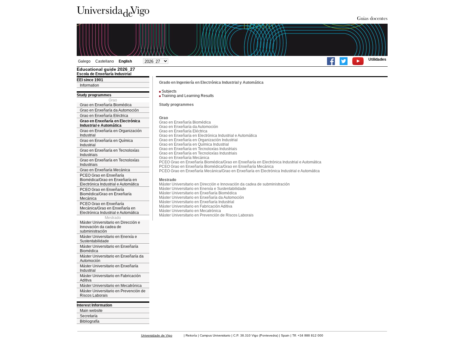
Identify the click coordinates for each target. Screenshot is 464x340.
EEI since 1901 (90, 80)
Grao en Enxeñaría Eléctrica (104, 115)
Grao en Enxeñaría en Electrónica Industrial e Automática (110, 123)
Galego (84, 61)
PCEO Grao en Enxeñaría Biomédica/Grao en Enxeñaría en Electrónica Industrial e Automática (109, 179)
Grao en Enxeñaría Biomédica (106, 105)
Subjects (169, 91)
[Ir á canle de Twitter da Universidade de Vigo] (344, 61)
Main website (91, 310)
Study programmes (94, 95)
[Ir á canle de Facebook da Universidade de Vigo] (331, 61)
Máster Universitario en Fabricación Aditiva (110, 278)
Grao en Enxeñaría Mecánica (105, 170)
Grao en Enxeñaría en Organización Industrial (111, 133)
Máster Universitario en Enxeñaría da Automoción (112, 258)
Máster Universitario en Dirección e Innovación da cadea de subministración (110, 227)
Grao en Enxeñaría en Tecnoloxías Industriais (109, 152)
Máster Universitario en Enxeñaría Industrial (109, 268)
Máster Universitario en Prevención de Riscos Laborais (113, 293)
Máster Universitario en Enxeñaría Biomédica (109, 248)
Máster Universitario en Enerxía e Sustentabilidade (108, 238)
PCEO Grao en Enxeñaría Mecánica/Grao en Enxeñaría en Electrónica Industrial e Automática (109, 208)
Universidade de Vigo (156, 335)
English (125, 61)
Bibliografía (89, 321)
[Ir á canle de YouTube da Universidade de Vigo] (358, 61)
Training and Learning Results (188, 96)
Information (89, 85)
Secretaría (89, 316)
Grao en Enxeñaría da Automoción (109, 110)
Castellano (104, 61)
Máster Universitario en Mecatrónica (111, 285)
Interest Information (94, 305)
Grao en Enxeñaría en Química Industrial (106, 142)
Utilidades (377, 59)
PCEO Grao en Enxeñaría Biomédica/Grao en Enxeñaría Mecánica (106, 194)
